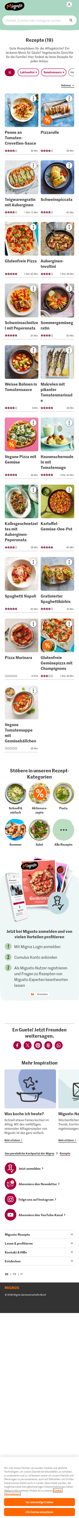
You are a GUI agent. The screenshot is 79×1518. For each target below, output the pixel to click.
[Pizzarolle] (57, 125)
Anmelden (42, 994)
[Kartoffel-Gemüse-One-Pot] (57, 519)
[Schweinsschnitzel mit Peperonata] (21, 312)
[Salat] (39, 832)
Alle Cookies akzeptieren (39, 1512)
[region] (39, 1487)
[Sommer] (15, 832)
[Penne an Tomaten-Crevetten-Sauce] (21, 125)
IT (22, 1274)
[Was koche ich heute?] (30, 1105)
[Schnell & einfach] (15, 798)
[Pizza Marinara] (21, 650)
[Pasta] (63, 798)
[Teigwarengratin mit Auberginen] (21, 189)
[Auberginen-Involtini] (57, 251)
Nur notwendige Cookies (39, 1502)
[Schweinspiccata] (57, 189)
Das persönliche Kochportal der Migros (29, 1153)
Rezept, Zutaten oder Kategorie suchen (39, 20)
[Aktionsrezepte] (39, 798)
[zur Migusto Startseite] (15, 4)
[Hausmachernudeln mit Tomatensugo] (57, 449)
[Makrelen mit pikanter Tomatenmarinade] (57, 379)
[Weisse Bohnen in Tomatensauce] (21, 379)
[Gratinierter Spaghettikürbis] (57, 586)
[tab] (39, 1234)
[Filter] (10, 72)
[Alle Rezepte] (63, 832)
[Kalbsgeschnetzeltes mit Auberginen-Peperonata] (21, 519)
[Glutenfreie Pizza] (21, 251)
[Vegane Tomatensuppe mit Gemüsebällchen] (21, 720)
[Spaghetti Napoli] (21, 586)
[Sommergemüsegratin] (57, 312)
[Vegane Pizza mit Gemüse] (21, 449)
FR (14, 1274)
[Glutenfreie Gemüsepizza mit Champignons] (57, 650)
